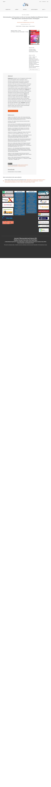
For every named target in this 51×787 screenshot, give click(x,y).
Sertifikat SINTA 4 (31, 212)
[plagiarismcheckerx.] (8, 199)
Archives (24, 9)
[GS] (43, 201)
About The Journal (31, 193)
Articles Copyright (31, 203)
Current (16, 9)
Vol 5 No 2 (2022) (25, 14)
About (43, 9)
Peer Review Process (19, 196)
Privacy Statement (19, 211)
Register (31, 196)
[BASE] (43, 206)
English (4, 1)
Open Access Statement (31, 211)
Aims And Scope (31, 197)
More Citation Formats (34, 69)
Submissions (8, 9)
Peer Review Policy (19, 194)
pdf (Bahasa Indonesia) (13, 110)
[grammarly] (7, 192)
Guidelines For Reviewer (31, 206)
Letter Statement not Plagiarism (19, 208)
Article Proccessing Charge (19, 203)
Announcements (34, 9)
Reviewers (31, 202)
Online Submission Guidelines (19, 201)
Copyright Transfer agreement (19, 205)
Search (40, 1)
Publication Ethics (19, 193)
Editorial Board (31, 200)
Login (47, 1)
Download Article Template (19, 212)
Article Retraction (31, 208)
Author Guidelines (19, 197)
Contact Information (31, 199)
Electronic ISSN (31, 194)
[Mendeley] (7, 195)
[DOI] (8, 204)
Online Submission (19, 199)
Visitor (19, 214)
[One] (44, 230)
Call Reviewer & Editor (31, 209)
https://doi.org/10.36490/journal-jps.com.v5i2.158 (25, 22)
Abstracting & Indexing (31, 205)
